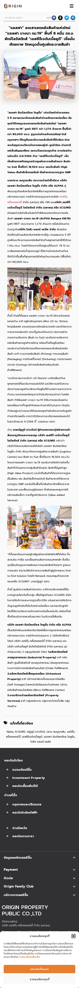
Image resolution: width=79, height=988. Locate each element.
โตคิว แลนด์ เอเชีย (40, 742)
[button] (73, 936)
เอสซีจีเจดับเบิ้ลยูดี (32, 737)
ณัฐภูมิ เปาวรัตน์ (36, 732)
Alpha (9, 732)
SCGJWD (20, 732)
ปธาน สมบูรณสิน (55, 732)
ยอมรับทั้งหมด (39, 969)
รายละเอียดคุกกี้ (39, 979)
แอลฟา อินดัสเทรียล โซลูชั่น (59, 737)
